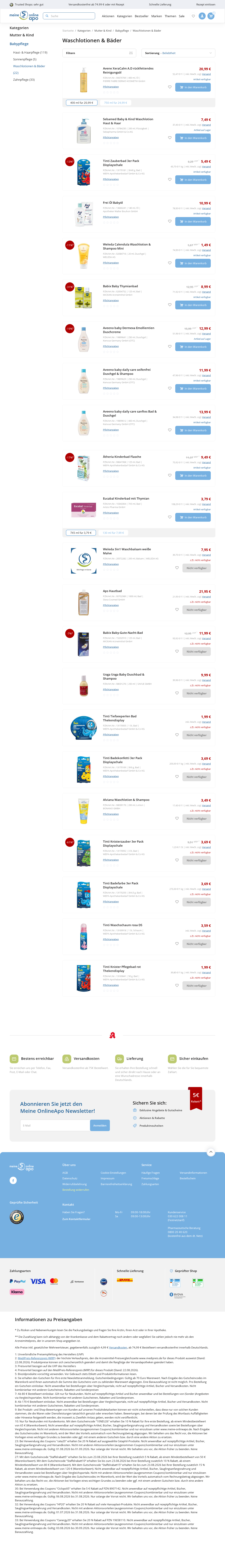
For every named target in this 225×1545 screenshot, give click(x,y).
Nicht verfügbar (197, 568)
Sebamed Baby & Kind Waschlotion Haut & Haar (128, 121)
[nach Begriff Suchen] (46, 16)
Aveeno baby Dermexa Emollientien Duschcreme (128, 330)
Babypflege (19, 44)
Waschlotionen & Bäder (29, 66)
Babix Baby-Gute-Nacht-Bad (123, 633)
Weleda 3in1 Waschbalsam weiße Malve (127, 551)
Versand (206, 74)
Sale (182, 16)
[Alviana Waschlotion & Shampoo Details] (139, 811)
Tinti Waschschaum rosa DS (122, 925)
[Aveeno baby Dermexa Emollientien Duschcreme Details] (139, 339)
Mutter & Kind (22, 35)
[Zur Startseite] (24, 16)
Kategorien (19, 27)
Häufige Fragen (151, 1172)
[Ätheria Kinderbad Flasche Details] (139, 468)
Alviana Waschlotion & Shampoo (126, 800)
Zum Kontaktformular (76, 1219)
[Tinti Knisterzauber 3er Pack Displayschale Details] (139, 853)
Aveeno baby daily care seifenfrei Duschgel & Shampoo (127, 372)
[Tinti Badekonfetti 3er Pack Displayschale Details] (139, 770)
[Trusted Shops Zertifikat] (17, 1217)
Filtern (70, 53)
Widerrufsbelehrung (74, 1184)
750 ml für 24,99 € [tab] (115, 102)
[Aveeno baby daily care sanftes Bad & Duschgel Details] (139, 423)
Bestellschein (188, 1178)
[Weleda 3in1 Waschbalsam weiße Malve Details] (139, 561)
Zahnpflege (21, 80)
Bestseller (142, 16)
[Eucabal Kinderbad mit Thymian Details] (139, 510)
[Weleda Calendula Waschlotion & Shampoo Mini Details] (139, 256)
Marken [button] (156, 16)
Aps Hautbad (112, 591)
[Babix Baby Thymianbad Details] (139, 298)
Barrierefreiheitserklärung (116, 1184)
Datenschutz (69, 1178)
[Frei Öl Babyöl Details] (139, 214)
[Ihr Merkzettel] (193, 15)
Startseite (68, 30)
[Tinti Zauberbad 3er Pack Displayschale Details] (139, 172)
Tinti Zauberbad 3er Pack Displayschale (121, 163)
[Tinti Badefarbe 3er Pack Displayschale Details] (139, 895)
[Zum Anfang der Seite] (211, 1152)
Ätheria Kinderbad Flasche (122, 457)
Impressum (107, 1178)
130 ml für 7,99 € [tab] (113, 532)
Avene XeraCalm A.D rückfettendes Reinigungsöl (128, 70)
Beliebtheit (160, 53)
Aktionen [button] (108, 16)
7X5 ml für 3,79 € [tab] (81, 532)
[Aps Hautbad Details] (139, 602)
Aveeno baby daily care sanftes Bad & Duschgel (130, 413)
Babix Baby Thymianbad (120, 286)
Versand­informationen (193, 1172)
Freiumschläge (150, 1178)
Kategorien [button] (124, 16)
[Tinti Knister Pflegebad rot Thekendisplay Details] (139, 978)
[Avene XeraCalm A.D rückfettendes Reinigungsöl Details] (139, 80)
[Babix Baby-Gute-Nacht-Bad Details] (139, 644)
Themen (170, 16)
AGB (65, 1172)
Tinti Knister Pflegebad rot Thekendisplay (122, 969)
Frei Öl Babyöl (113, 203)
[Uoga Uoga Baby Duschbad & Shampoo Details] (139, 686)
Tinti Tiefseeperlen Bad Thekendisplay (120, 718)
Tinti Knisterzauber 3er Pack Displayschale (123, 843)
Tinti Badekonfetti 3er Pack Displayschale (122, 760)
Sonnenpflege (22, 59)
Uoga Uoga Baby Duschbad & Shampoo (123, 676)
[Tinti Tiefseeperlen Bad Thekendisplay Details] (139, 728)
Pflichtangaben (111, 86)
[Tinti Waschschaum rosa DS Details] (139, 937)
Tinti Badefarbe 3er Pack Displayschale (120, 885)
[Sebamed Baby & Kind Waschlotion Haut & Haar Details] (139, 131)
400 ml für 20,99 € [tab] (81, 102)
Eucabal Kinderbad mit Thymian (126, 498)
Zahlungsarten (150, 1184)
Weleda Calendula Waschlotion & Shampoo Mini (127, 246)
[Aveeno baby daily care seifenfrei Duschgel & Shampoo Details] (139, 381)
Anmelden (100, 1125)
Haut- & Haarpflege (26, 52)
